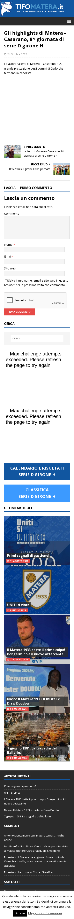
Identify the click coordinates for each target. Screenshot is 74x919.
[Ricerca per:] (37, 338)
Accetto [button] (20, 913)
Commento (11, 213)
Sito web (10, 268)
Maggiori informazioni (45, 913)
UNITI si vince (18, 605)
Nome (8, 244)
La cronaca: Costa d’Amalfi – (35, 872)
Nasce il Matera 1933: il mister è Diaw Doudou (33, 701)
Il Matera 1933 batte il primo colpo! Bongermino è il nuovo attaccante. (36, 651)
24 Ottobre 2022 (17, 54)
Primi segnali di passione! (28, 555)
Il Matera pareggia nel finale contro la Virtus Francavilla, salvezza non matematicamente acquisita (35, 861)
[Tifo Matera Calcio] (32, 15)
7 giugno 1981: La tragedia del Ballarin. (32, 750)
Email (7, 256)
